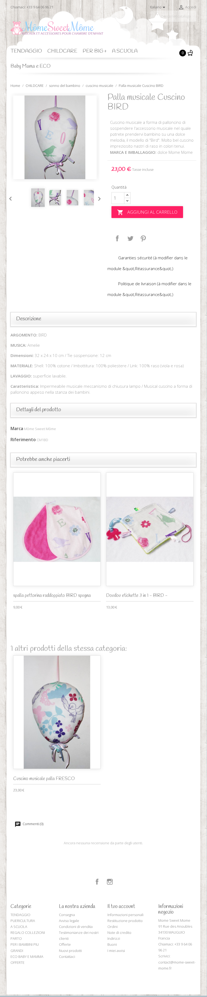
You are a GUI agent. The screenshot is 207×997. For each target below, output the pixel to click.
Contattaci (67, 956)
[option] (54, 137)
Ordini (112, 926)
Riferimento (23, 440)
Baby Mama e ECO (30, 66)
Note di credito (119, 932)
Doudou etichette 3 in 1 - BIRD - (136, 596)
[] (194, 19)
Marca (16, 428)
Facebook (97, 881)
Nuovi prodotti (70, 950)
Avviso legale (69, 920)
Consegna (67, 914)
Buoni (112, 944)
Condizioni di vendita (76, 926)
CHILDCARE (62, 51)
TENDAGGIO (26, 51)
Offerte (65, 944)
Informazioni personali (125, 914)
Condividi (117, 238)
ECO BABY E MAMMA (26, 956)
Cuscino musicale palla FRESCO (44, 779)
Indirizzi (113, 938)
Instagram (109, 881)
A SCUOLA (125, 51)
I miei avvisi (116, 950)
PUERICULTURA (22, 920)
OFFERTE (17, 962)
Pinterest (143, 238)
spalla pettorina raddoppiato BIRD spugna (52, 596)
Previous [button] (9, 197)
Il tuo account (121, 906)
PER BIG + (95, 51)
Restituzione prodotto (125, 920)
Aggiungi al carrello (147, 212)
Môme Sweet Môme (40, 428)
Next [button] (98, 197)
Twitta (130, 238)
